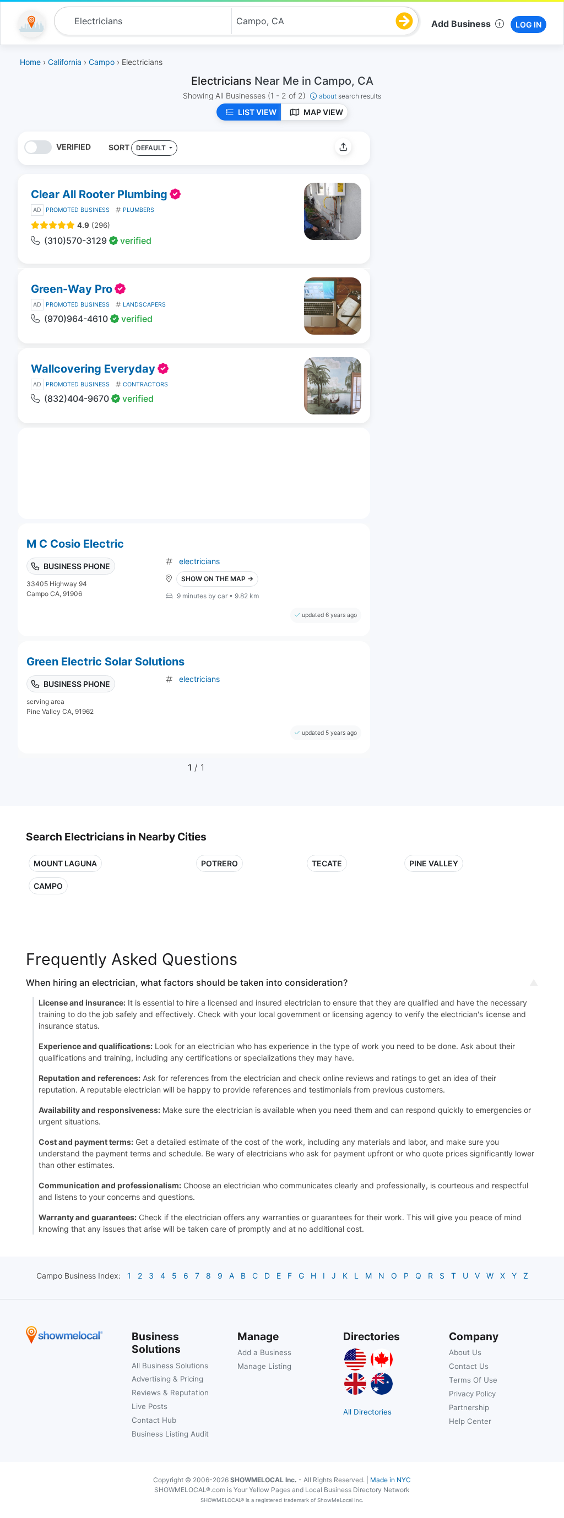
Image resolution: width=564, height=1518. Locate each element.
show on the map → (217, 579)
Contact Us (469, 1366)
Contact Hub (154, 1420)
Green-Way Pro (71, 289)
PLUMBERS (138, 210)
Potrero (219, 863)
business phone (77, 566)
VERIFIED (73, 146)
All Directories (367, 1411)
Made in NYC (390, 1480)
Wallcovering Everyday (93, 368)
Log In (528, 24)
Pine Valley (433, 863)
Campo (48, 886)
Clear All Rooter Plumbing (99, 194)
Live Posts (149, 1406)
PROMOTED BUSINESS (78, 210)
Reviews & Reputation (170, 1392)
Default (151, 148)
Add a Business (264, 1352)
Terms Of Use (473, 1379)
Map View (323, 112)
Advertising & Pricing (167, 1378)
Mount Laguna (65, 863)
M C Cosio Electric (75, 543)
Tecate (327, 863)
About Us (465, 1352)
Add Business (461, 23)
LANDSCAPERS (144, 304)
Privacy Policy (472, 1393)
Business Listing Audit (170, 1433)
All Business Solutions (170, 1365)
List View (257, 112)
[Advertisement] (470, 209)
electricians (199, 561)
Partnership (469, 1407)
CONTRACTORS (145, 384)
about (350, 96)
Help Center (470, 1421)
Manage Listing (264, 1366)
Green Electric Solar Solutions (105, 661)
